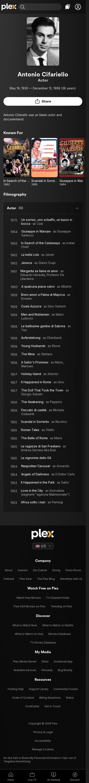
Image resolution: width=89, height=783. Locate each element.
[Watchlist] (67, 7)
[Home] (9, 7)
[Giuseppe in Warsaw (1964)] (72, 162)
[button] (78, 7)
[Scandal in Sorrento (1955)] (44, 162)
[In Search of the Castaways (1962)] (16, 162)
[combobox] (44, 6)
